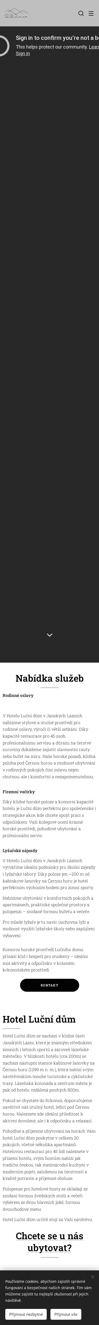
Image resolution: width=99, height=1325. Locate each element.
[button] (80, 13)
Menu (91, 13)
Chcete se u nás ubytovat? (49, 1241)
